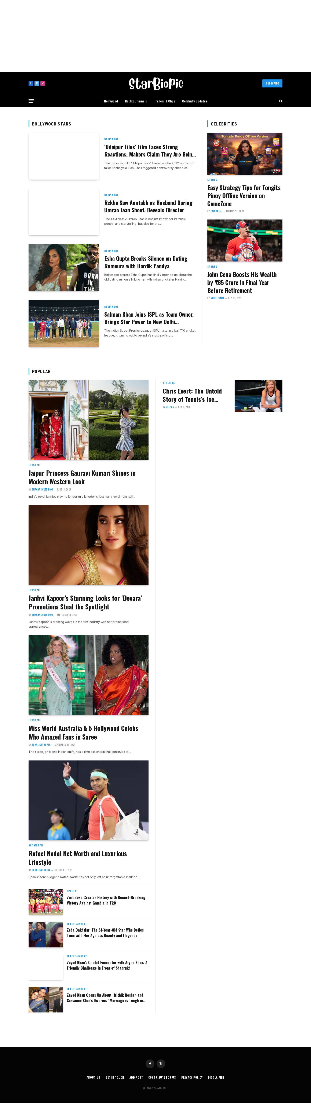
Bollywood (111, 139)
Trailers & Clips (164, 101)
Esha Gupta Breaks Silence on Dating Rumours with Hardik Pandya (145, 262)
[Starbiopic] (155, 84)
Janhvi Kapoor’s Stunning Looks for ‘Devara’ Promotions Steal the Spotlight (85, 602)
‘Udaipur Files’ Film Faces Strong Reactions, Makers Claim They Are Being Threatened (149, 150)
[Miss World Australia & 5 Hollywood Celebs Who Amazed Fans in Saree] (89, 675)
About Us (93, 1077)
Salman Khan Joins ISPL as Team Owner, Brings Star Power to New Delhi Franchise (149, 318)
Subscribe (272, 83)
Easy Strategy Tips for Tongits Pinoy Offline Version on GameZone (244, 196)
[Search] (280, 101)
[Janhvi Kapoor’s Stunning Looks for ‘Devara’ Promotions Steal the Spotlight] (89, 545)
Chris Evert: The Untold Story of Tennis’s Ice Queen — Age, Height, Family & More (192, 395)
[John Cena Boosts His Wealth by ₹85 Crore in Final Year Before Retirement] (244, 240)
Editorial (216, 211)
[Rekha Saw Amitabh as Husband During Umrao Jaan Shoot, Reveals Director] (64, 211)
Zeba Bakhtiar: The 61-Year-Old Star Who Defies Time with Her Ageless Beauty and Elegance (105, 932)
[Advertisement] (155, 35)
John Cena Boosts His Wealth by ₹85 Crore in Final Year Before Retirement (242, 282)
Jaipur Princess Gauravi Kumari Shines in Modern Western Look (82, 477)
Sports (212, 179)
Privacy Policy (192, 1077)
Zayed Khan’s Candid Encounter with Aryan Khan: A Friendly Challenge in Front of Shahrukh (107, 965)
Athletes (169, 382)
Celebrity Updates (194, 101)
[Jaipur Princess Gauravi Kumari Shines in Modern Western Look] (89, 420)
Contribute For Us (162, 1077)
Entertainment (77, 923)
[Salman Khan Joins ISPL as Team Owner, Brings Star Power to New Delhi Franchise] (64, 323)
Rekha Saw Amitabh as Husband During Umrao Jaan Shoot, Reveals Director (148, 206)
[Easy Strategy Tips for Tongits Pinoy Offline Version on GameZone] (244, 154)
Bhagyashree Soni (42, 489)
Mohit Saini (217, 298)
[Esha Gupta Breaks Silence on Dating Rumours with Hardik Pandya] (64, 267)
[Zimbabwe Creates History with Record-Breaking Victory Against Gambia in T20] (46, 902)
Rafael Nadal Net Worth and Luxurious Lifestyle (78, 858)
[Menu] (31, 101)
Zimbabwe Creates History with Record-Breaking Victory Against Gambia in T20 (106, 900)
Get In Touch (115, 1077)
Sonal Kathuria (41, 744)
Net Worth (36, 845)
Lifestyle (35, 465)
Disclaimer (216, 1077)
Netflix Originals (136, 101)
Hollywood (111, 101)
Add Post (136, 1077)
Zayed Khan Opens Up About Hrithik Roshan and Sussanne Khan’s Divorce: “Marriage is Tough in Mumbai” (105, 997)
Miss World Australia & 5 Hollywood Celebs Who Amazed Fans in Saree (83, 732)
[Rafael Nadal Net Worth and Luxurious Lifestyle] (89, 800)
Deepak (170, 407)
